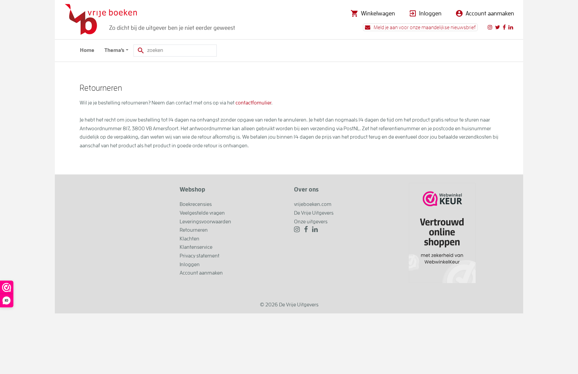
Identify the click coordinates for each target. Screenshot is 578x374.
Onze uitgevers (310, 221)
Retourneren (194, 230)
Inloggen (430, 13)
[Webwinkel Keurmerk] (442, 232)
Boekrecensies (196, 204)
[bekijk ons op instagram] (490, 27)
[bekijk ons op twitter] (497, 27)
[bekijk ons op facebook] (504, 27)
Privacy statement (199, 255)
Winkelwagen (378, 13)
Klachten (189, 238)
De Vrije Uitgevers (313, 213)
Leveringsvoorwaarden (205, 221)
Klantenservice (196, 247)
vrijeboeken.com (312, 204)
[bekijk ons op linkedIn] (510, 27)
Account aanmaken (490, 13)
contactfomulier (253, 102)
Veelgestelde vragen (202, 213)
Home (87, 50)
